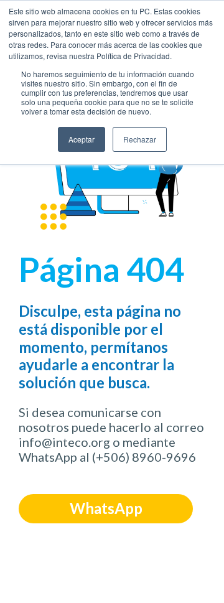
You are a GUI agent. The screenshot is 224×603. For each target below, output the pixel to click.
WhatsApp (106, 508)
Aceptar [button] (81, 139)
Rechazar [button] (139, 139)
